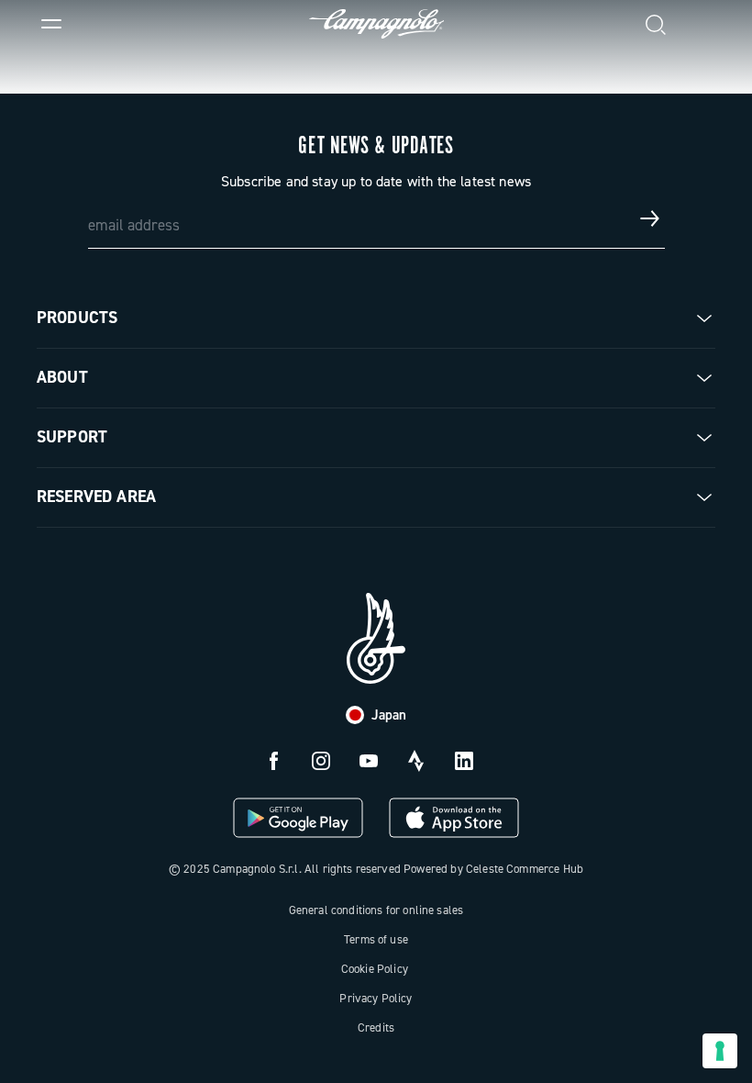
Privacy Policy (375, 998)
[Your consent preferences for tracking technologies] (719, 1050)
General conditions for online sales (376, 910)
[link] (700, 24)
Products (77, 318)
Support (72, 437)
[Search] (656, 24)
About (62, 377)
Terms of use (376, 939)
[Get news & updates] (650, 218)
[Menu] (51, 24)
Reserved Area (96, 497)
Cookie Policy (374, 969)
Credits (376, 1027)
